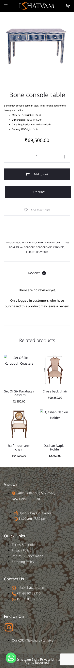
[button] (31, 80)
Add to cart (40, 174)
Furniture (53, 242)
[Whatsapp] (11, 658)
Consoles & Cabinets (32, 242)
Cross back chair (55, 391)
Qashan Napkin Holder (55, 447)
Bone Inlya (16, 247)
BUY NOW (38, 192)
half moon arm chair (19, 447)
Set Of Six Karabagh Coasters (19, 393)
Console (29, 247)
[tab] (37, 272)
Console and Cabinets (50, 247)
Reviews (36, 273)
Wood (44, 252)
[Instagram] (9, 627)
